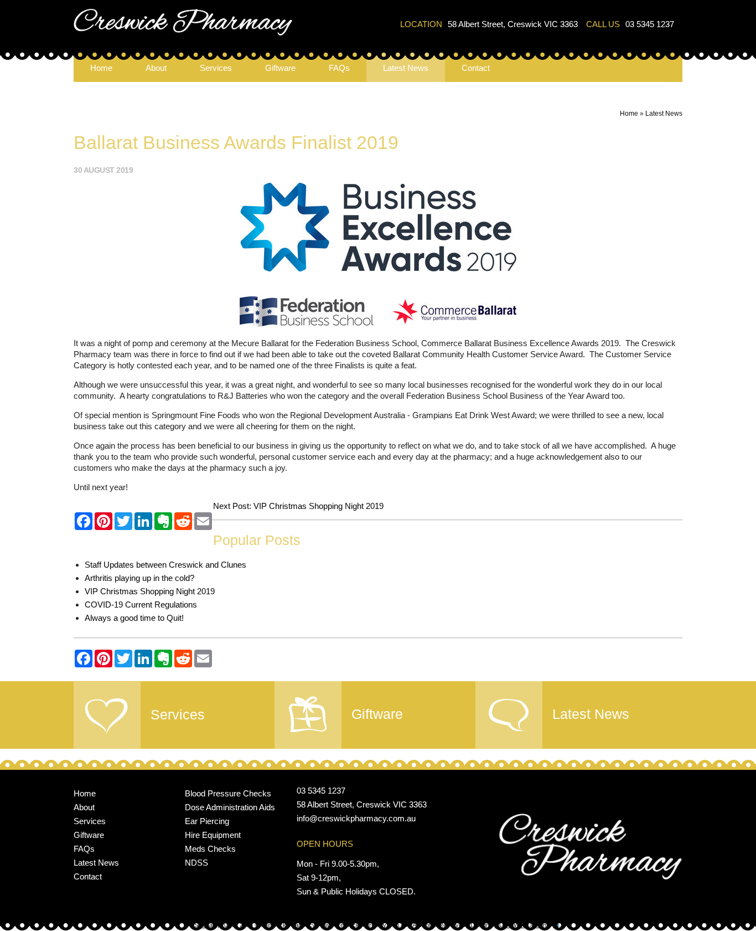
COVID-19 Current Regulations (141, 604)
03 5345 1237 (649, 24)
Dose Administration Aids (230, 807)
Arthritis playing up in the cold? (139, 578)
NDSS (196, 862)
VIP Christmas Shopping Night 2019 (318, 506)
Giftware (280, 68)
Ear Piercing (207, 821)
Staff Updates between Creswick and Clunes (165, 564)
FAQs (339, 68)
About (156, 68)
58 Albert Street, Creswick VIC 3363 (513, 24)
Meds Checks (210, 848)
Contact (476, 68)
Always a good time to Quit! (134, 618)
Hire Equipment (213, 835)
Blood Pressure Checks (228, 793)
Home (101, 68)
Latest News (405, 68)
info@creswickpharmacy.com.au (356, 818)
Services (216, 68)
